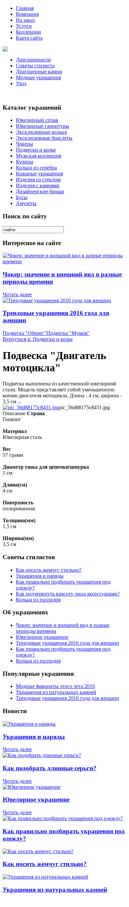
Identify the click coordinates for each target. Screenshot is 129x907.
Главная (25, 8)
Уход (21, 83)
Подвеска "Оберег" (24, 333)
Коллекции (28, 32)
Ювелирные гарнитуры (42, 126)
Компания (27, 14)
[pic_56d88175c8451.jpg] (31, 407)
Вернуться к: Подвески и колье (38, 339)
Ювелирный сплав (37, 120)
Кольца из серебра (36, 167)
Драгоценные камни (39, 71)
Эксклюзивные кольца (41, 132)
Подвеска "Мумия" (68, 333)
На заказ (25, 20)
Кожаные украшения (39, 173)
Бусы (21, 197)
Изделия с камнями (38, 185)
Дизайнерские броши (40, 191)
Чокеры (24, 144)
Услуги (24, 26)
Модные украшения (38, 77)
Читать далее (17, 294)
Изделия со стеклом (38, 179)
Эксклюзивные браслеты (44, 138)
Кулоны (24, 161)
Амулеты (26, 203)
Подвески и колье (36, 150)
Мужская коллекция (38, 156)
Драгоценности (33, 59)
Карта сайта (29, 38)
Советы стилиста (35, 65)
